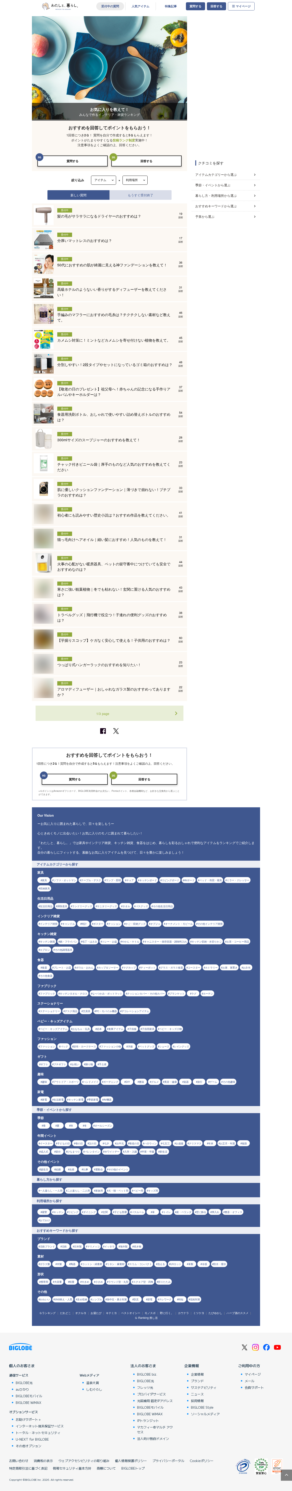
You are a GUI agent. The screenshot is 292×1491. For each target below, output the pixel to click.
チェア (130, 880)
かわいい (45, 1299)
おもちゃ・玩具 (81, 1029)
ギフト (44, 1064)
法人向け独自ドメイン (153, 1438)
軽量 (71, 1281)
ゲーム (213, 1081)
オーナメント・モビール (179, 923)
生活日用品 (46, 906)
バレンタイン (92, 1151)
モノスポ (150, 1313)
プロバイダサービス (151, 1394)
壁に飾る (201, 1212)
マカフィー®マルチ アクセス (155, 1429)
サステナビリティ (203, 1387)
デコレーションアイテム (135, 1011)
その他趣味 (229, 1081)
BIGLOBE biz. (147, 1374)
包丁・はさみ (89, 941)
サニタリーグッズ (107, 906)
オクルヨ (80, 1313)
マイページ (243, 6)
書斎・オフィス (233, 1212)
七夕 (106, 1143)
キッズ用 (153, 1190)
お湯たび (96, 1313)
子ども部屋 (120, 1212)
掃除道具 (62, 906)
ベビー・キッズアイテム (54, 1029)
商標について (106, 1468)
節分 (58, 1151)
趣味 (44, 1081)
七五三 (166, 1143)
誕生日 (44, 1169)
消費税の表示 (43, 1460)
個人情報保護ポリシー (131, 1460)
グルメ (155, 1081)
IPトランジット (148, 1420)
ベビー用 (138, 1190)
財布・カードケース (84, 1046)
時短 (180, 1299)
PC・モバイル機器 (106, 1011)
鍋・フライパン (68, 941)
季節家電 (93, 1099)
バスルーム (138, 1212)
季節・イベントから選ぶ (212, 185)
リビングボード (170, 880)
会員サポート (254, 1387)
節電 (149, 1299)
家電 (44, 1099)
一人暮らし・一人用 (51, 1190)
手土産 (103, 1064)
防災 (136, 1299)
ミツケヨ (198, 1313)
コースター (194, 967)
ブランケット (177, 993)
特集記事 (171, 6)
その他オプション (28, 1446)
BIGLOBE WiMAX (28, 1402)
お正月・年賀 (227, 1143)
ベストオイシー (130, 1313)
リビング (73, 1212)
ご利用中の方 (249, 1365)
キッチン (59, 1212)
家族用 (99, 1190)
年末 (210, 1143)
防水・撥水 (220, 1264)
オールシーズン (103, 1125)
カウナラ (183, 1313)
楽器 (186, 1081)
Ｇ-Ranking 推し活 (146, 1318)
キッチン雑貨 (47, 941)
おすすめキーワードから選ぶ (216, 206)
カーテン (208, 993)
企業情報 (191, 1365)
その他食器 (46, 975)
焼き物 (137, 1246)
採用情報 (197, 1400)
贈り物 (89, 1064)
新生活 (163, 1151)
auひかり (22, 1389)
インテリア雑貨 (48, 923)
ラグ (193, 993)
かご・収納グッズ (135, 923)
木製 (59, 1264)
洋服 (130, 1046)
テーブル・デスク (91, 880)
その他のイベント (118, 1169)
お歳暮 (179, 1143)
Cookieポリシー (202, 1460)
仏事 (85, 1169)
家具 (44, 880)
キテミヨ (111, 1313)
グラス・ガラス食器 (171, 967)
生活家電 (59, 1099)
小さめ (99, 1281)
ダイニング (89, 1212)
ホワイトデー (112, 1151)
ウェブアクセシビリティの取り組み (84, 1460)
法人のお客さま (143, 1365)
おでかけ (45, 1220)
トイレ (167, 1212)
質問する (195, 6)
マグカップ (129, 967)
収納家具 (45, 888)
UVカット (175, 1264)
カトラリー (211, 967)
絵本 (99, 1029)
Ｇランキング (47, 1313)
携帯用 (44, 1281)
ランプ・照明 (113, 880)
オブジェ (155, 923)
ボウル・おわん (85, 967)
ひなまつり (73, 1151)
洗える (161, 1264)
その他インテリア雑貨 (210, 923)
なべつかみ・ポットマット (107, 993)
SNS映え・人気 (63, 1299)
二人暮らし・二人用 (78, 1190)
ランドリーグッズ (82, 906)
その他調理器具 (63, 949)
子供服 (132, 1029)
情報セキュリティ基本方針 (72, 1468)
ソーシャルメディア (205, 1414)
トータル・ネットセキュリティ (38, 1432)
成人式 (44, 1151)
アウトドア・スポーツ (66, 1081)
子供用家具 (148, 1029)
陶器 (73, 1264)
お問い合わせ (18, 1460)
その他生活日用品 (163, 906)
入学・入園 (130, 1151)
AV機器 (108, 1099)
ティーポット (148, 967)
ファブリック (47, 993)
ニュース (197, 1394)
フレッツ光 (145, 1387)
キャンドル (68, 923)
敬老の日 (134, 1143)
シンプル (97, 1299)
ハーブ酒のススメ (237, 1313)
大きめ (85, 1281)
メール (249, 1381)
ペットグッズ (146, 1046)
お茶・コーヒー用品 (238, 941)
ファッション (47, 1046)
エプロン (45, 949)
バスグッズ (142, 906)
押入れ (215, 1212)
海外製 (124, 1246)
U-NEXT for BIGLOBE (32, 1439)
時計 (84, 923)
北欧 (64, 1246)
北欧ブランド (47, 1246)
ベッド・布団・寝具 (210, 880)
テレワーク (165, 1299)
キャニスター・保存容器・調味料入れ (165, 941)
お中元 (120, 1143)
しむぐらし (94, 1389)
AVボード (189, 880)
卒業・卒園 (148, 1151)
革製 (190, 1264)
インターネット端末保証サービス (40, 1426)
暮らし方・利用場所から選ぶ (216, 195)
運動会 (99, 1169)
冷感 (204, 1264)
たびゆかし (215, 1313)
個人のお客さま (22, 1365)
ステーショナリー (50, 1011)
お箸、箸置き (229, 967)
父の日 (92, 1143)
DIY (128, 1081)
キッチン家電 (75, 1099)
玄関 (105, 1212)
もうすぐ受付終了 (140, 194)
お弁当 (246, 967)
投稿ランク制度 (124, 140)
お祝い (75, 1064)
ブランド (197, 1381)
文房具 (86, 1011)
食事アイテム (115, 1029)
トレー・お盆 (109, 941)
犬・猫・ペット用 (118, 1190)
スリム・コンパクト (140, 1264)
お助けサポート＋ (28, 1419)
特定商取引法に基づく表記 (28, 1468)
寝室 (44, 1212)
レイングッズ (181, 1046)
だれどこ (65, 1313)
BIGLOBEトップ (133, 1468)
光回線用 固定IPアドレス (155, 1400)
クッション (114, 923)
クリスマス (195, 1143)
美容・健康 (170, 1081)
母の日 (79, 1143)
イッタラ (109, 1246)
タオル (126, 906)
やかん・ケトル (130, 941)
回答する (216, 6)
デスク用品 (71, 1011)
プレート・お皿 (62, 967)
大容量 (58, 1281)
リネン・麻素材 (116, 1264)
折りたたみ (164, 1281)
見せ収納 (82, 1299)
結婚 (58, 1169)
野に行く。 (167, 1313)
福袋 (244, 1143)
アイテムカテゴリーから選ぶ (216, 174)
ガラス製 (45, 1264)
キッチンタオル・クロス (73, 993)
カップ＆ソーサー (108, 967)
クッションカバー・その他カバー (146, 993)
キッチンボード (148, 880)
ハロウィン (150, 1143)
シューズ (164, 1046)
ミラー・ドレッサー (238, 880)
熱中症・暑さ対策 (117, 1299)
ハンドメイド (91, 1081)
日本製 (78, 1246)
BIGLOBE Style (202, 1407)
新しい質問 (78, 194)
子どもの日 (63, 1143)
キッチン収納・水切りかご (207, 941)
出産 (71, 1169)
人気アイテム (140, 6)
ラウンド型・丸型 (118, 1281)
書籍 (141, 1081)
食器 (44, 967)
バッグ (64, 1046)
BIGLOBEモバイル (29, 1396)
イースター (46, 1143)
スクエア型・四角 (143, 1281)
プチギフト (60, 1064)
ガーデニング (110, 1081)
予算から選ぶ (204, 216)
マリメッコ (93, 1246)
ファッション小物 (111, 1046)
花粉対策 (195, 1299)
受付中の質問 (110, 6)
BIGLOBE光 (24, 1382)
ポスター (98, 923)
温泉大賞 (92, 1382)
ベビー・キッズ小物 (170, 1029)
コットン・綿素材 (92, 1264)
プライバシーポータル (168, 1460)
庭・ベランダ (183, 1212)
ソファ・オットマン (65, 880)
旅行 (199, 1081)
